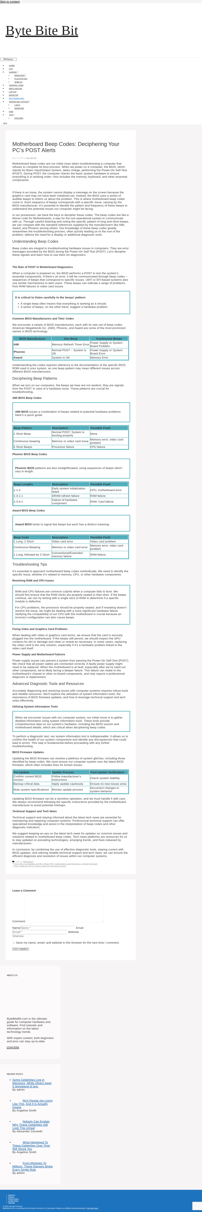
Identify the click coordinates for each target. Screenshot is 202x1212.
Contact (11, 1197)
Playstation (20, 79)
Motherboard (16, 98)
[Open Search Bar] (5, 124)
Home (12, 66)
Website (73, 931)
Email (79, 927)
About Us (11, 1195)
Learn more (13, 1048)
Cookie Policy (13, 1201)
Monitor (13, 95)
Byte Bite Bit (41, 30)
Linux (17, 105)
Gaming (13, 72)
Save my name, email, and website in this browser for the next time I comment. (68, 942)
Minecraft (20, 75)
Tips (11, 115)
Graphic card (16, 85)
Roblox (18, 82)
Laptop (12, 92)
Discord (18, 118)
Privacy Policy (13, 1199)
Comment (18, 921)
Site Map (11, 1203)
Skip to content (10, 1)
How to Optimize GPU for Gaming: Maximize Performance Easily (40, 866)
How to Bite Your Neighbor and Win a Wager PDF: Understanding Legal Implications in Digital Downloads (55, 864)
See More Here (92, 1208)
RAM (11, 112)
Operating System (18, 102)
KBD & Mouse (15, 89)
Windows (19, 108)
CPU (11, 69)
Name (16, 927)
